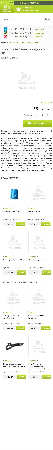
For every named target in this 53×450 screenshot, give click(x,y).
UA (11, 2)
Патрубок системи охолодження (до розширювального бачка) (39, 366)
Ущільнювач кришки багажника (36, 316)
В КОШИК (20, 224)
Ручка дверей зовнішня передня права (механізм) (14, 365)
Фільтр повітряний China (38, 260)
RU (2, 2)
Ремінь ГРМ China (35, 211)
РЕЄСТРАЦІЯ (34, 3)
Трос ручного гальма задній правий (11, 316)
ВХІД (24, 3)
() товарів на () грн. (30, 9)
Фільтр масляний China (12, 211)
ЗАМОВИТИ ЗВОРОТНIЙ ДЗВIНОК (39, 33)
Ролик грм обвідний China (14, 260)
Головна (4, 43)
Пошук (47, 19)
